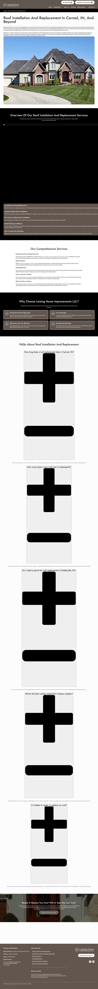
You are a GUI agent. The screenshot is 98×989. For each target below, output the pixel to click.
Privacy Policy (24, 983)
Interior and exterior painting (23, 277)
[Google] (93, 961)
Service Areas (81, 7)
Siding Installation (37, 956)
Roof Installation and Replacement (41, 951)
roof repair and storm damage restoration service (55, 256)
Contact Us (91, 7)
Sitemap (29, 983)
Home (50, 7)
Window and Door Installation (40, 963)
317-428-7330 (11, 956)
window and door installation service (27, 284)
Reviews (73, 7)
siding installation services (27, 263)
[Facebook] (90, 961)
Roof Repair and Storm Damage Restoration (43, 954)
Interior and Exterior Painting (39, 961)
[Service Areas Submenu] (86, 7)
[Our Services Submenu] (62, 7)
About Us (66, 7)
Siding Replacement (37, 958)
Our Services (57, 7)
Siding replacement (21, 270)
